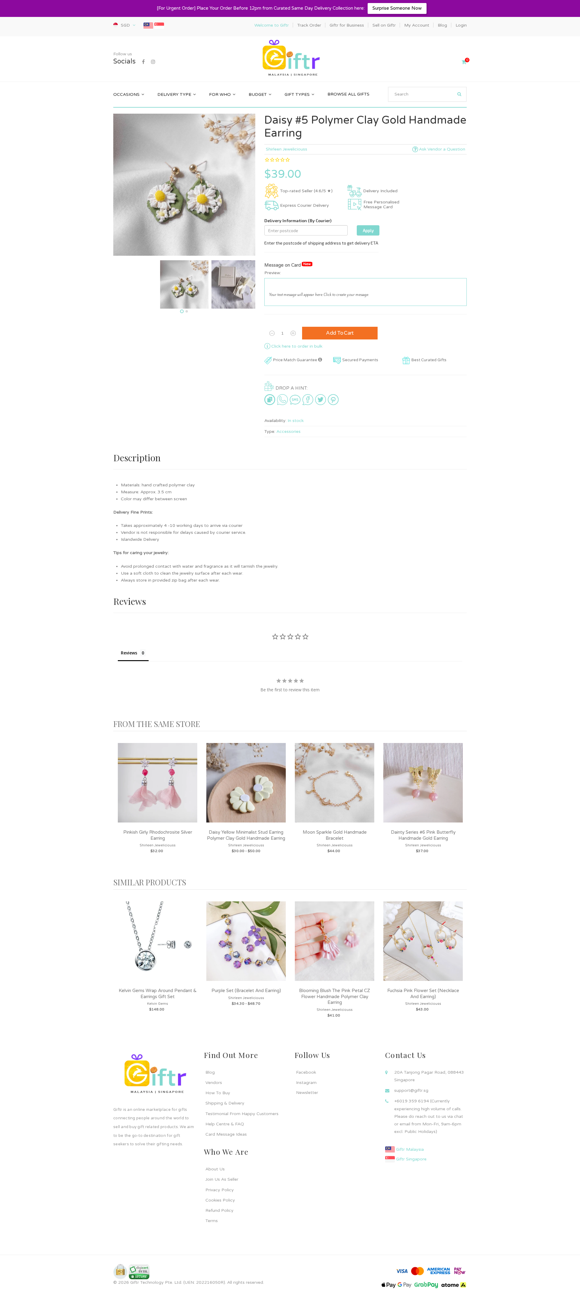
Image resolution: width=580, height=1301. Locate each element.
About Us (215, 1169)
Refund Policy (219, 1210)
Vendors (213, 1082)
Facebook (306, 1072)
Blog (210, 1072)
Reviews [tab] (129, 653)
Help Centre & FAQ (224, 1124)
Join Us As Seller (221, 1179)
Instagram (306, 1082)
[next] (461, 804)
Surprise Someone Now (397, 8)
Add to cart (340, 333)
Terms (211, 1220)
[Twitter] (320, 399)
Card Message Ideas (226, 1134)
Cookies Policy (220, 1200)
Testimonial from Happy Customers (242, 1113)
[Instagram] (153, 62)
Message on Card (287, 265)
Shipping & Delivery (224, 1103)
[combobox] (427, 94)
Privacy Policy (219, 1189)
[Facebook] (143, 62)
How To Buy (217, 1092)
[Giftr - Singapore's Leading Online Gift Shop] (290, 58)
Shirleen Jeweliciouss (286, 149)
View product (158, 788)
